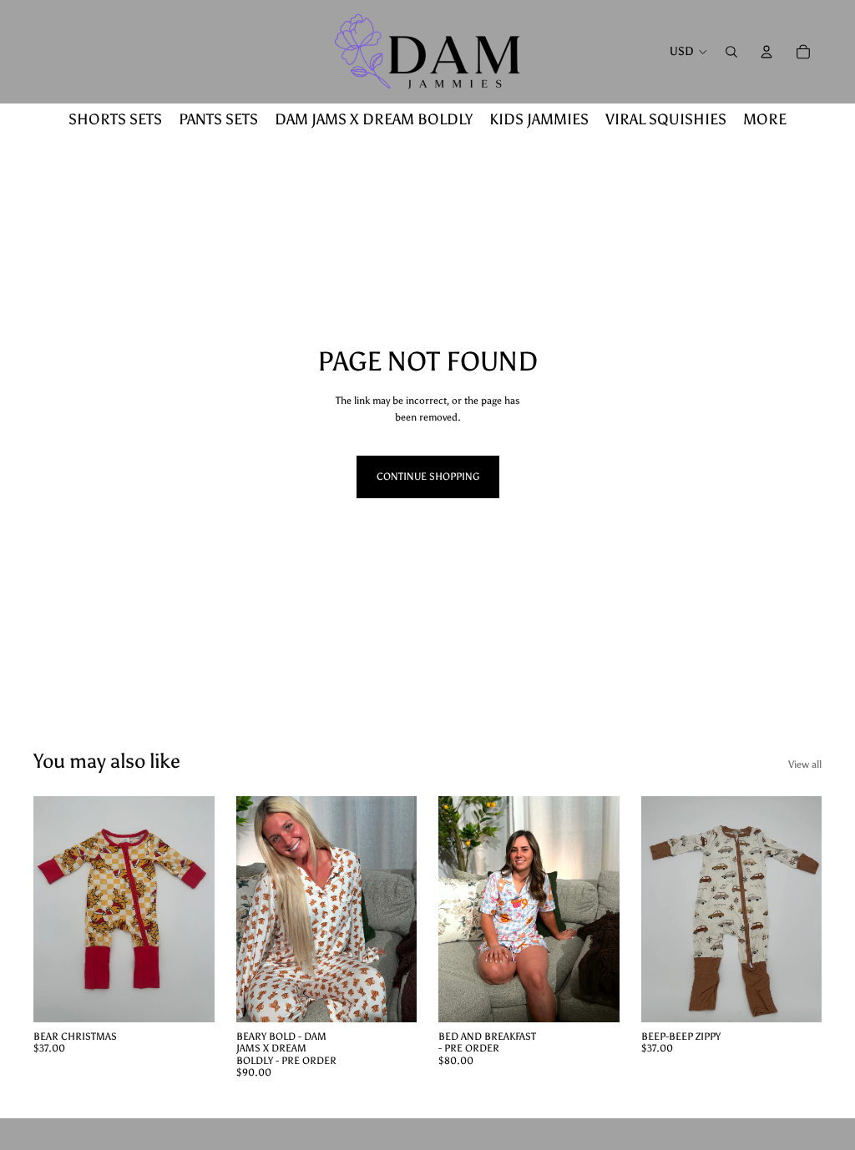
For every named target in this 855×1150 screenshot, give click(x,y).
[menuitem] (765, 119)
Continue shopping (428, 476)
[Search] (731, 51)
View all (805, 764)
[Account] (766, 51)
